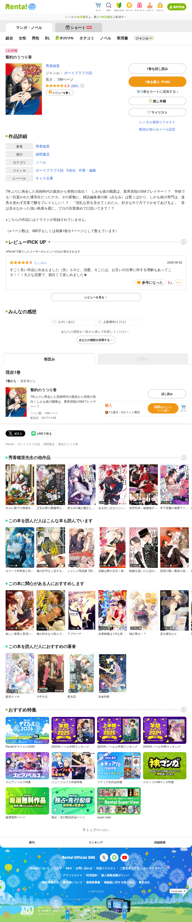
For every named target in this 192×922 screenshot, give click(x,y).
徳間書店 (43, 154)
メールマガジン (153, 868)
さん (40, 262)
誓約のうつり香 (43, 389)
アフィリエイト (72, 875)
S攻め (71, 170)
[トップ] (16, 6)
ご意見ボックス (129, 868)
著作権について (72, 882)
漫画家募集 (93, 882)
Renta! (10, 444)
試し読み (167, 394)
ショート (80, 27)
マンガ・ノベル (29, 27)
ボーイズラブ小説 (78, 72)
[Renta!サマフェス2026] (31, 7)
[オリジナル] (65, 38)
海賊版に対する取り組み (119, 882)
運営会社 (144, 882)
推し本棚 (159, 101)
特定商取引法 (50, 882)
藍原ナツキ (13, 696)
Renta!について (40, 868)
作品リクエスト (106, 868)
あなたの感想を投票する (94, 340)
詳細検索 (160, 842)
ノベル (41, 162)
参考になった (152, 282)
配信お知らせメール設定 (157, 129)
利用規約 (91, 875)
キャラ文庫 (44, 178)
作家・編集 (87, 170)
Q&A (69, 868)
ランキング (96, 842)
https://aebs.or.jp (46, 913)
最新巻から (28, 381)
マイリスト (159, 112)
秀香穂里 (53, 65)
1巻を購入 (157, 81)
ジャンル (142, 38)
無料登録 (179, 7)
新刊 (32, 842)
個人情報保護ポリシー (115, 875)
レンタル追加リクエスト (157, 121)
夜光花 (71, 696)
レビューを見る (94, 297)
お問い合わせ (84, 868)
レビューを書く (62, 92)
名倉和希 (104, 696)
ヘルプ (57, 868)
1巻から (11, 381)
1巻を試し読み (157, 68)
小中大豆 (42, 696)
